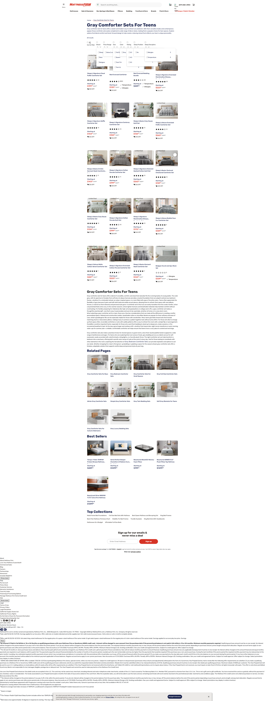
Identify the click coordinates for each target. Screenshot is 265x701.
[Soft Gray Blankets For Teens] (167, 389)
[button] (87, 42)
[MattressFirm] (80, 4)
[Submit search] (98, 5)
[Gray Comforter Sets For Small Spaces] (144, 362)
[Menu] (64, 4)
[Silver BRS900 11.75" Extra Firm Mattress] (97, 483)
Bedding (129, 11)
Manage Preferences (175, 696)
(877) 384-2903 (5, 623)
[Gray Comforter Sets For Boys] (97, 362)
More (2, 641)
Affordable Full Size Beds (113, 522)
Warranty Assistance (7, 589)
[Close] (208, 696)
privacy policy (136, 552)
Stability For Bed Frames (120, 519)
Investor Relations (6, 576)
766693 (119, 549)
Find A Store (164, 11)
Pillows (120, 11)
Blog (1, 567)
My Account (4, 583)
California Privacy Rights (8, 614)
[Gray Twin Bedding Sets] (144, 389)
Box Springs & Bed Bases (105, 11)
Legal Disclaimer (5, 609)
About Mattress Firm (6, 560)
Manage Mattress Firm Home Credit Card (13, 596)
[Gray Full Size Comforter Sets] (167, 362)
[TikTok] (14, 620)
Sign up (149, 541)
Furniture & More (142, 11)
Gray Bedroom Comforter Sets (136, 342)
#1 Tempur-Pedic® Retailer (185, 11)
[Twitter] (1, 620)
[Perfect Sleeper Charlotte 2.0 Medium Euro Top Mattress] (120, 448)
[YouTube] (6, 620)
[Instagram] (9, 620)
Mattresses (74, 11)
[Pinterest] (12, 620)
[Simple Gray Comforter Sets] (120, 389)
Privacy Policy (5, 607)
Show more (4, 578)
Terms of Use (4, 605)
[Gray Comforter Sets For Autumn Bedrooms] (97, 416)
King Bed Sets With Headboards (154, 519)
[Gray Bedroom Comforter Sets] (120, 362)
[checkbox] (98, 52)
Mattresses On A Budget (95, 522)
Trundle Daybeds (136, 519)
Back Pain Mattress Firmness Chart (98, 519)
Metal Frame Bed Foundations (97, 515)
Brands (153, 11)
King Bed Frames (165, 515)
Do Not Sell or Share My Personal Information (15, 616)
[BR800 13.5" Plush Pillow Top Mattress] (167, 448)
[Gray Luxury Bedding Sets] (120, 416)
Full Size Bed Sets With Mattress (119, 515)
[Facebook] (4, 620)
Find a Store (4, 585)
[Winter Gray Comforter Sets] (97, 389)
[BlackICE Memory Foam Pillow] (144, 448)
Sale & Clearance (87, 11)
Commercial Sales (6, 565)
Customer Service (6, 587)
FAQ (1, 598)
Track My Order (5, 591)
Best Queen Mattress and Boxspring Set (145, 515)
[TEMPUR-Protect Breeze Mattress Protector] (97, 448)
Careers (2, 569)
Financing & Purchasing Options (10, 594)
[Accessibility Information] (3, 629)
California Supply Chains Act (9, 612)
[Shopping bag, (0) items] (193, 4)
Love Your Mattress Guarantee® (10, 563)
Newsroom (3, 573)
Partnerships (4, 571)
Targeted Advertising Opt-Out (9, 618)
